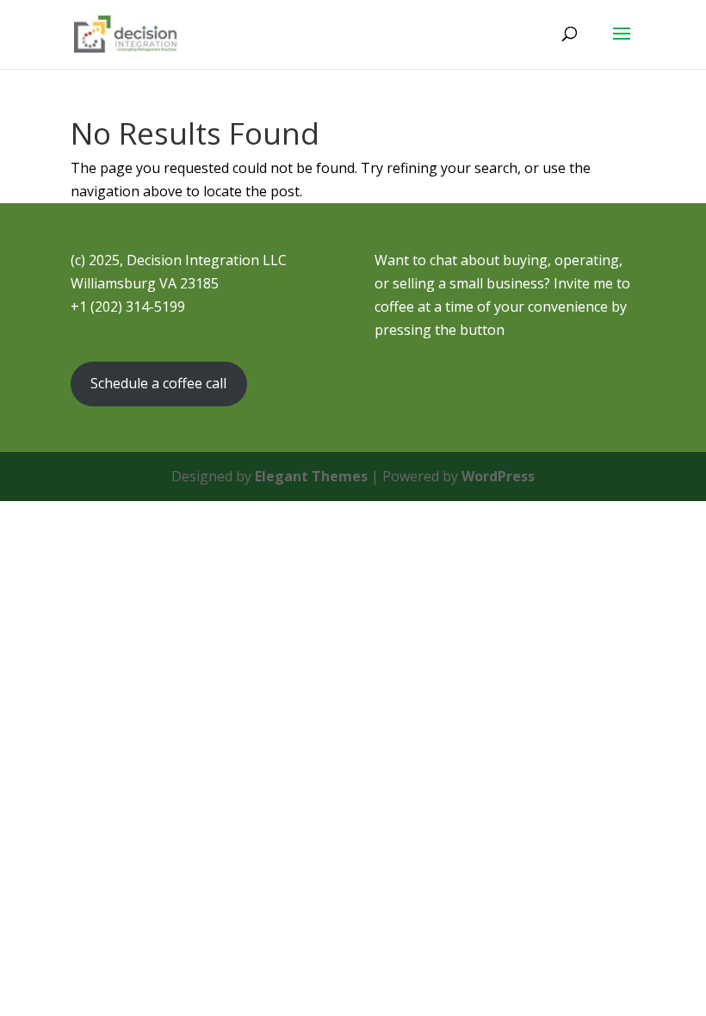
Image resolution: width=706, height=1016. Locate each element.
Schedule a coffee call (158, 383)
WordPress (498, 476)
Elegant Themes (311, 476)
